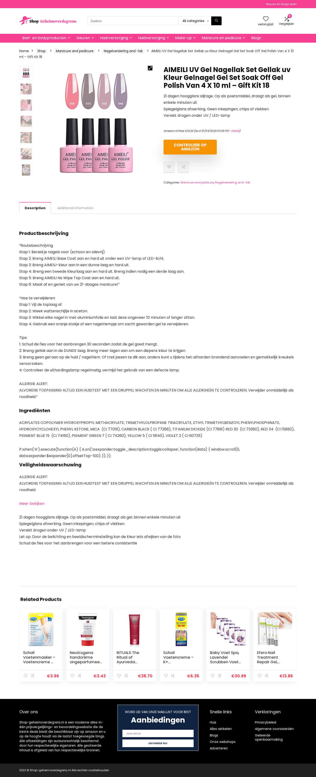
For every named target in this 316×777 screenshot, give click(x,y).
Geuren (83, 38)
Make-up (183, 38)
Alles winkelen (221, 728)
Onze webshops (222, 741)
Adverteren (219, 748)
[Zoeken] (216, 20)
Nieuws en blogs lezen (281, 4)
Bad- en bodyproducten (44, 38)
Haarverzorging (114, 38)
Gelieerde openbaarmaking (269, 737)
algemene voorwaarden (274, 728)
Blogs (256, 38)
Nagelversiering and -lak (123, 51)
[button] (150, 68)
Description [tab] (35, 208)
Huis (213, 722)
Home (24, 51)
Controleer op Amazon (190, 147)
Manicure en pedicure (221, 38)
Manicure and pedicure (74, 51)
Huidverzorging (151, 38)
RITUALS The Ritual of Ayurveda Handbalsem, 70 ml (132, 662)
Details (235, 131)
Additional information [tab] (75, 208)
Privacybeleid (265, 722)
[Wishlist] (266, 19)
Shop (41, 51)
